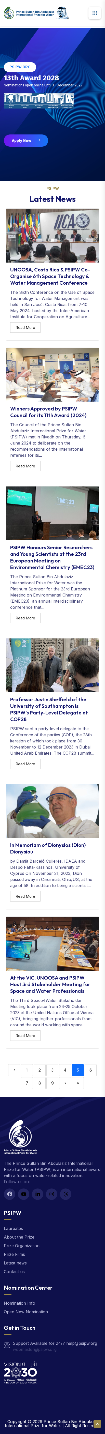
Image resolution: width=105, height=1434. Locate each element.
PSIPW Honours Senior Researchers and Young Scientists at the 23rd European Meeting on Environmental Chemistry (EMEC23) (52, 557)
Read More (25, 327)
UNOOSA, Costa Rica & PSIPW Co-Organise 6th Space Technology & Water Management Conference (50, 276)
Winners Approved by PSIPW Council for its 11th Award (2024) (48, 411)
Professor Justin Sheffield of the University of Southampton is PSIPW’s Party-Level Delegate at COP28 (49, 709)
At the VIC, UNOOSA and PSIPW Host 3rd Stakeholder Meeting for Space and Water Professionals (50, 984)
